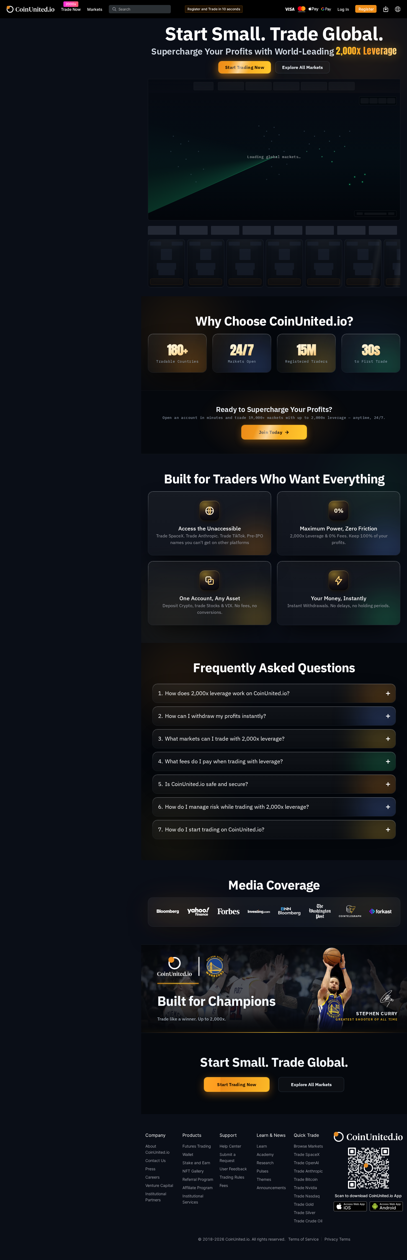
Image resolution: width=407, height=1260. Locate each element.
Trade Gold (304, 1204)
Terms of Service (303, 1239)
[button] (274, 693)
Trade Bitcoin (306, 1179)
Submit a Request (228, 1157)
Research (265, 1162)
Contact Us (155, 1160)
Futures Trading (196, 1146)
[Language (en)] (397, 9)
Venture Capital (159, 1185)
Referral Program (197, 1179)
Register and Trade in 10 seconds (213, 9)
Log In (343, 9)
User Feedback (233, 1168)
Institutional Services (192, 1199)
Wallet (187, 1154)
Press (150, 1168)
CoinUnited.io (31, 9)
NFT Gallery (193, 1171)
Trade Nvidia (305, 1187)
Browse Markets (308, 1146)
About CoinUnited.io (157, 1149)
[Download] (385, 9)
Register (366, 9)
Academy (265, 1154)
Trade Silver (304, 1212)
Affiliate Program (197, 1187)
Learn (262, 1146)
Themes (264, 1179)
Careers (152, 1177)
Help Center (230, 1146)
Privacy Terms (337, 1239)
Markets (94, 9)
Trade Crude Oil (308, 1220)
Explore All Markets (302, 67)
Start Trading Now (244, 67)
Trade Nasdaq (307, 1196)
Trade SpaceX (307, 1154)
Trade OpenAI (306, 1162)
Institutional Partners (155, 1196)
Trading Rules (232, 1177)
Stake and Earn (196, 1162)
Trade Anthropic (308, 1171)
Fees (224, 1185)
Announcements (271, 1187)
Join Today (274, 432)
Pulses (262, 1171)
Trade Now (71, 9)
